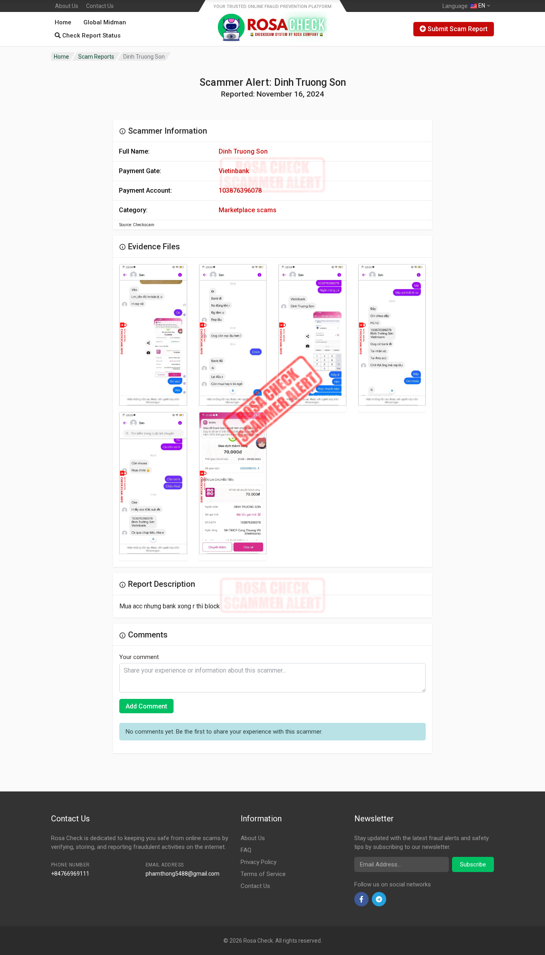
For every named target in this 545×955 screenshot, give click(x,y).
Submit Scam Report (457, 29)
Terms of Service (263, 874)
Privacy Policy (258, 862)
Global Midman (104, 22)
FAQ (246, 850)
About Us (66, 6)
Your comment (139, 657)
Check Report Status (90, 35)
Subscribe (473, 864)
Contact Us (100, 6)
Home (63, 22)
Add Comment (146, 706)
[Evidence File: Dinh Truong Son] (153, 335)
